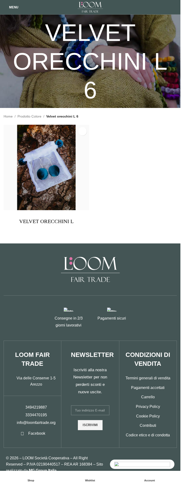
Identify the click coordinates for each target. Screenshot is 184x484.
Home (8, 116)
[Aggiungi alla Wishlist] (82, 131)
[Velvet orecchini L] (46, 167)
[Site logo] (90, 7)
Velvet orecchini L (46, 221)
